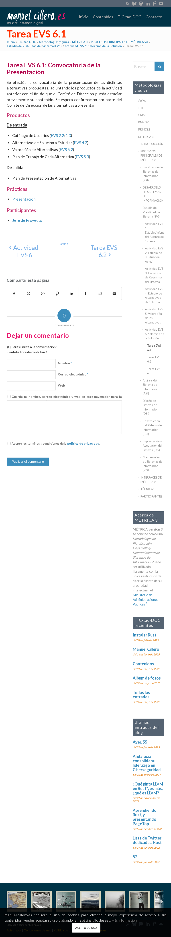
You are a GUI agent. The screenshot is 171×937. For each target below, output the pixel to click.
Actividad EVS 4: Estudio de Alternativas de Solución (154, 295)
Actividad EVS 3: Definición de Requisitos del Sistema (154, 275)
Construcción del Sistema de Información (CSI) (152, 427)
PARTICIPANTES (151, 496)
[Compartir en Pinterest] (57, 293)
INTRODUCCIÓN (151, 144)
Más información (124, 920)
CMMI (142, 115)
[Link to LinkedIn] (147, 3)
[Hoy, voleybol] (139, 901)
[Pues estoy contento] (17, 901)
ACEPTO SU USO (86, 927)
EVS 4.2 (80, 142)
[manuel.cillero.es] (36, 17)
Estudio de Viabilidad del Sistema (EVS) (152, 212)
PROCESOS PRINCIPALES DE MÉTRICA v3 (151, 155)
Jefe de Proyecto (27, 220)
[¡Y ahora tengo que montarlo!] (66, 901)
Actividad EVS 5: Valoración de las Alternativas (154, 315)
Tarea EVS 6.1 (36, 33)
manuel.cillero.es (18, 915)
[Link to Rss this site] (127, 3)
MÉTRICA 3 (146, 137)
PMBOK (143, 122)
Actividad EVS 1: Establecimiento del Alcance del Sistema (154, 232)
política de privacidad (83, 443)
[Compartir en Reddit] (100, 293)
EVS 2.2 (57, 135)
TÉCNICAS (147, 489)
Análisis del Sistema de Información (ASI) (150, 387)
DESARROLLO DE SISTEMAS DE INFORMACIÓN (153, 194)
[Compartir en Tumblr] (86, 293)
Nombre (65, 363)
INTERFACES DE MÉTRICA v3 (151, 480)
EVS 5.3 (82, 156)
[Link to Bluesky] (134, 3)
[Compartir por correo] (114, 293)
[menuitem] (84, 17)
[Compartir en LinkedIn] (71, 293)
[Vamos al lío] (41, 901)
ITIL (140, 108)
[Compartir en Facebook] (14, 293)
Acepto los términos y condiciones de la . (56, 443)
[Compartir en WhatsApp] (43, 293)
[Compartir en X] (28, 293)
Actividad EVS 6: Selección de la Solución (154, 334)
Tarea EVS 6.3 (153, 371)
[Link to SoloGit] (154, 3)
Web (61, 385)
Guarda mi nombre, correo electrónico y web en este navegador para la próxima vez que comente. (67, 399)
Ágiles (142, 100)
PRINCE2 (144, 129)
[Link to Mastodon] (141, 3)
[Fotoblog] (161, 901)
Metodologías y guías (147, 88)
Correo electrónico (73, 374)
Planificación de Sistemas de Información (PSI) (153, 173)
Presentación (24, 199)
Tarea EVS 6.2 (153, 359)
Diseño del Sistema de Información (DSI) (150, 407)
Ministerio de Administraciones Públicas (145, 599)
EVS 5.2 (66, 149)
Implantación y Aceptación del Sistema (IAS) (152, 445)
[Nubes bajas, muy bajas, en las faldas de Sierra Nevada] (90, 901)
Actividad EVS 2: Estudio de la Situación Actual (154, 255)
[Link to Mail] (161, 3)
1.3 (68, 135)
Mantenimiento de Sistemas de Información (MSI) (153, 463)
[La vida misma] (115, 901)
